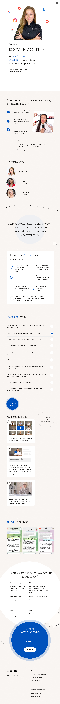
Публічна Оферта (35, 696)
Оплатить (30, 649)
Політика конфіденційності (38, 693)
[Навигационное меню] (57, 3)
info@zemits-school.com (38, 689)
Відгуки (11, 522)
